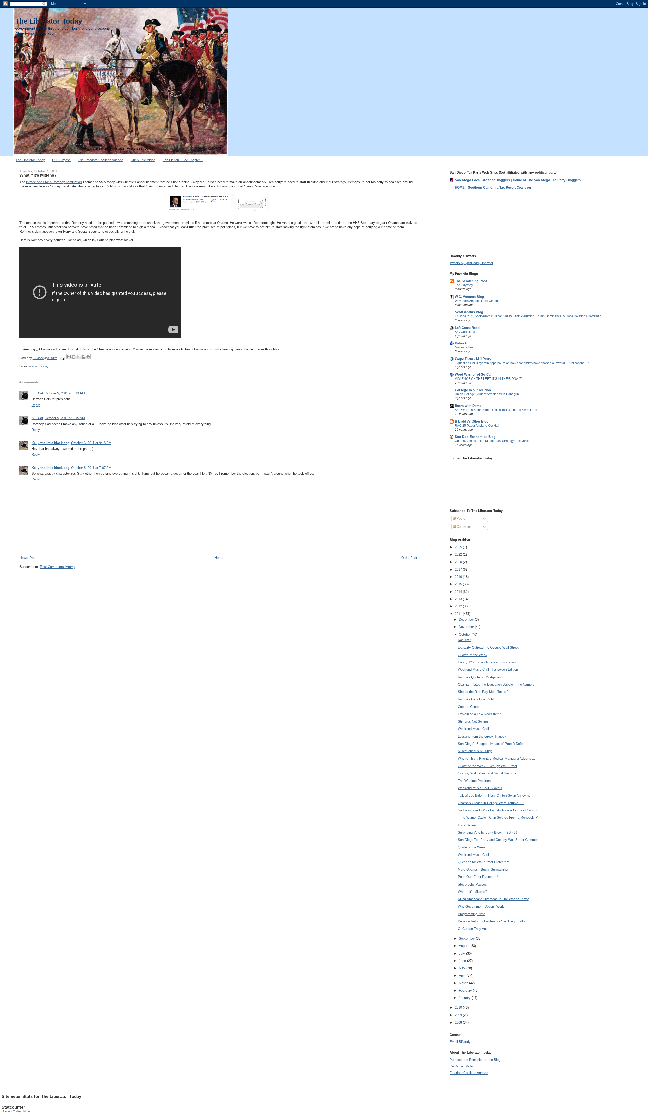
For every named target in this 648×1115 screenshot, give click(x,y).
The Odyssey (464, 285)
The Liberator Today (48, 21)
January (465, 998)
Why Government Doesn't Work (481, 906)
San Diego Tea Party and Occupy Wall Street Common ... (500, 840)
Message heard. (466, 347)
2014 (459, 592)
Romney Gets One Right (476, 699)
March (464, 983)
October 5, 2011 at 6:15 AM (65, 418)
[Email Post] (62, 358)
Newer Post (27, 558)
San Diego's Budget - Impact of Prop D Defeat (491, 744)
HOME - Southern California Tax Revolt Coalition (493, 188)
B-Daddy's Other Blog (472, 421)
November (467, 627)
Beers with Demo (468, 406)
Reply (36, 405)
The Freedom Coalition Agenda (100, 160)
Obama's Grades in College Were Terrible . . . (491, 803)
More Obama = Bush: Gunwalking (483, 869)
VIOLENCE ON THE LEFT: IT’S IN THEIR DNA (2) (488, 379)
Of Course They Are (472, 929)
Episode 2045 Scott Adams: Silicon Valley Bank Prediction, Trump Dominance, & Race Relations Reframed (528, 316)
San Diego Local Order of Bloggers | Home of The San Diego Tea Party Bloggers (518, 180)
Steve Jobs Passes (472, 884)
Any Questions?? (466, 332)
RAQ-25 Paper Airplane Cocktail (477, 425)
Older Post (409, 558)
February (466, 990)
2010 (459, 1007)
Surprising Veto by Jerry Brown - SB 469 (487, 832)
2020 (459, 562)
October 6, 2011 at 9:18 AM (91, 443)
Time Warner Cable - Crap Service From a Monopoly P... (499, 817)
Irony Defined (467, 825)
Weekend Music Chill (473, 729)
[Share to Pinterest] (88, 356)
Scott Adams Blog (469, 312)
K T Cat (37, 393)
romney (43, 366)
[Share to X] (78, 356)
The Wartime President (475, 781)
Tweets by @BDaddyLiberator (471, 263)
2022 (459, 554)
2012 (459, 606)
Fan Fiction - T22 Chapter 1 (183, 160)
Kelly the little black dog (51, 443)
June (463, 961)
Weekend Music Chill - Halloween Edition (488, 669)
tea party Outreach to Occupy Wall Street (488, 647)
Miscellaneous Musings (475, 751)
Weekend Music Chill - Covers (480, 788)
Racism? (464, 640)
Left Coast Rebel (467, 328)
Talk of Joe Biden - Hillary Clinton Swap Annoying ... (496, 795)
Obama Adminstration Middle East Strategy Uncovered (492, 441)
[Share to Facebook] (83, 356)
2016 (459, 577)
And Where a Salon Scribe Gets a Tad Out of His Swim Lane (496, 410)
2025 (459, 547)
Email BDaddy (460, 1042)
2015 (459, 584)
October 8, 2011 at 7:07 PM (91, 468)
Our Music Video (143, 160)
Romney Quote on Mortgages (479, 677)
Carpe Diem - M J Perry (473, 359)
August (464, 946)
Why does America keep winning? (478, 301)
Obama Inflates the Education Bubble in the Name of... (498, 684)
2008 (459, 1022)
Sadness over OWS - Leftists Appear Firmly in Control (497, 810)
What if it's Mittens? (472, 892)
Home (219, 558)
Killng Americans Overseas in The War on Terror (493, 899)
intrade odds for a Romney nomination (54, 182)
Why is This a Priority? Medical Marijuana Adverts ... (496, 758)
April (463, 975)
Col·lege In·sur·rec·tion (473, 390)
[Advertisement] (475, 221)
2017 (459, 569)
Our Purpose (61, 160)
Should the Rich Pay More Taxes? (483, 692)
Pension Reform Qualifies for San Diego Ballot (492, 921)
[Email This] (68, 356)
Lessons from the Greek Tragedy (482, 736)
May (462, 968)
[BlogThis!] (73, 356)
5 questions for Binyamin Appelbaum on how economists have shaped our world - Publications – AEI (523, 363)
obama (33, 366)
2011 (459, 614)
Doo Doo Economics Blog (475, 437)
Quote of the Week (471, 847)
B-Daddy (38, 358)
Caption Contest (469, 707)
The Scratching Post (471, 281)
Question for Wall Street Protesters (483, 862)
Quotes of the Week (472, 655)
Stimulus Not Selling (473, 721)
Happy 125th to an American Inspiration (487, 662)
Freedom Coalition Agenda (469, 1073)
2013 (459, 599)
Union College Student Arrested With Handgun (487, 394)
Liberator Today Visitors (16, 1111)
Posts (460, 518)
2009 (459, 1015)
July (462, 953)
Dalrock (461, 343)
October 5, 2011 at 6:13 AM (65, 393)
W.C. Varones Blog (469, 297)
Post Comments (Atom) (57, 567)
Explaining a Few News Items (479, 714)
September (467, 938)
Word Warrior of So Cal (473, 374)
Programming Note (471, 914)
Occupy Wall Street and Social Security (487, 773)
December (467, 619)
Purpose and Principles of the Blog (475, 1060)
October (465, 634)
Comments (464, 527)
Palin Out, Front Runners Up (478, 877)
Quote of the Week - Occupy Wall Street (487, 766)
